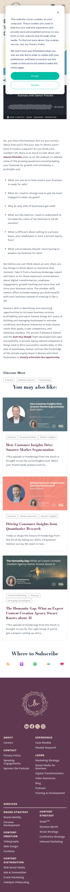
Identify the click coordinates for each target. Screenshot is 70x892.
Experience (43, 737)
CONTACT (10, 750)
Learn (39, 755)
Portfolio (9, 851)
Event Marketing (14, 877)
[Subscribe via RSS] (8, 666)
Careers (8, 742)
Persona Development (12, 823)
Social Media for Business (45, 766)
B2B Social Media (14, 867)
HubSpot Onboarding (16, 882)
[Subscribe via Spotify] (35, 666)
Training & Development (50, 793)
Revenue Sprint (49, 826)
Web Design (11, 846)
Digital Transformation (49, 773)
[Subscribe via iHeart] (62, 666)
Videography (11, 841)
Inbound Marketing (51, 841)
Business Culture (26, 379)
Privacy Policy (12, 755)
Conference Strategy (52, 836)
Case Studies (43, 742)
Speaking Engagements (12, 762)
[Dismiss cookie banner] (58, 13)
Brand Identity (12, 817)
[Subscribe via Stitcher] (48, 666)
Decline (35, 84)
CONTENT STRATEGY (47, 813)
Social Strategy (49, 831)
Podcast (9, 379)
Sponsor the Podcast (16, 768)
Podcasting (44, 379)
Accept (35, 75)
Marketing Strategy (47, 760)
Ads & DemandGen (15, 872)
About (8, 737)
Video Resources (45, 778)
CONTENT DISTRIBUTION (14, 860)
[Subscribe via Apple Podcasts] (21, 666)
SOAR (45, 821)
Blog (38, 783)
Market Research (45, 747)
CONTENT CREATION (11, 834)
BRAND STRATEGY (16, 812)
